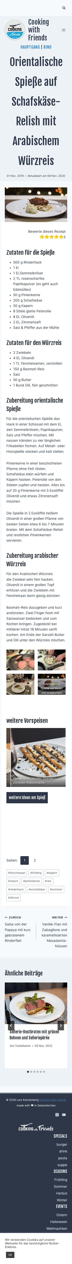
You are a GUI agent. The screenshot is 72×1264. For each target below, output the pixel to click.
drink (63, 1151)
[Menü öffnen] (63, 30)
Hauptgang (30, 47)
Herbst (61, 1193)
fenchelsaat (16, 872)
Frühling (60, 1180)
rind (48, 47)
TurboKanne (23, 1045)
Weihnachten (56, 1229)
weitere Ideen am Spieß (27, 797)
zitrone (13, 897)
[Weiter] (61, 1025)
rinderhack (16, 889)
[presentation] (36, 1003)
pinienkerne (31, 881)
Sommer (60, 1187)
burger (62, 1144)
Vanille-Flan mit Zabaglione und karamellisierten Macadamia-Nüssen (54, 932)
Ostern (61, 1215)
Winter (62, 1200)
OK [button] (10, 1254)
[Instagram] (57, 1114)
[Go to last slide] (11, 1025)
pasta (62, 1158)
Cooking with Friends (52, 1099)
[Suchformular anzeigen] (64, 8)
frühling (36, 872)
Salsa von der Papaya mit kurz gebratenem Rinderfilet (18, 929)
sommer (56, 889)
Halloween (58, 1222)
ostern (13, 881)
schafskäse (37, 889)
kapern (52, 872)
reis (48, 881)
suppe (62, 1165)
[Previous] (14, 757)
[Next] (57, 757)
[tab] (28, 1072)
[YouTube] (63, 1114)
